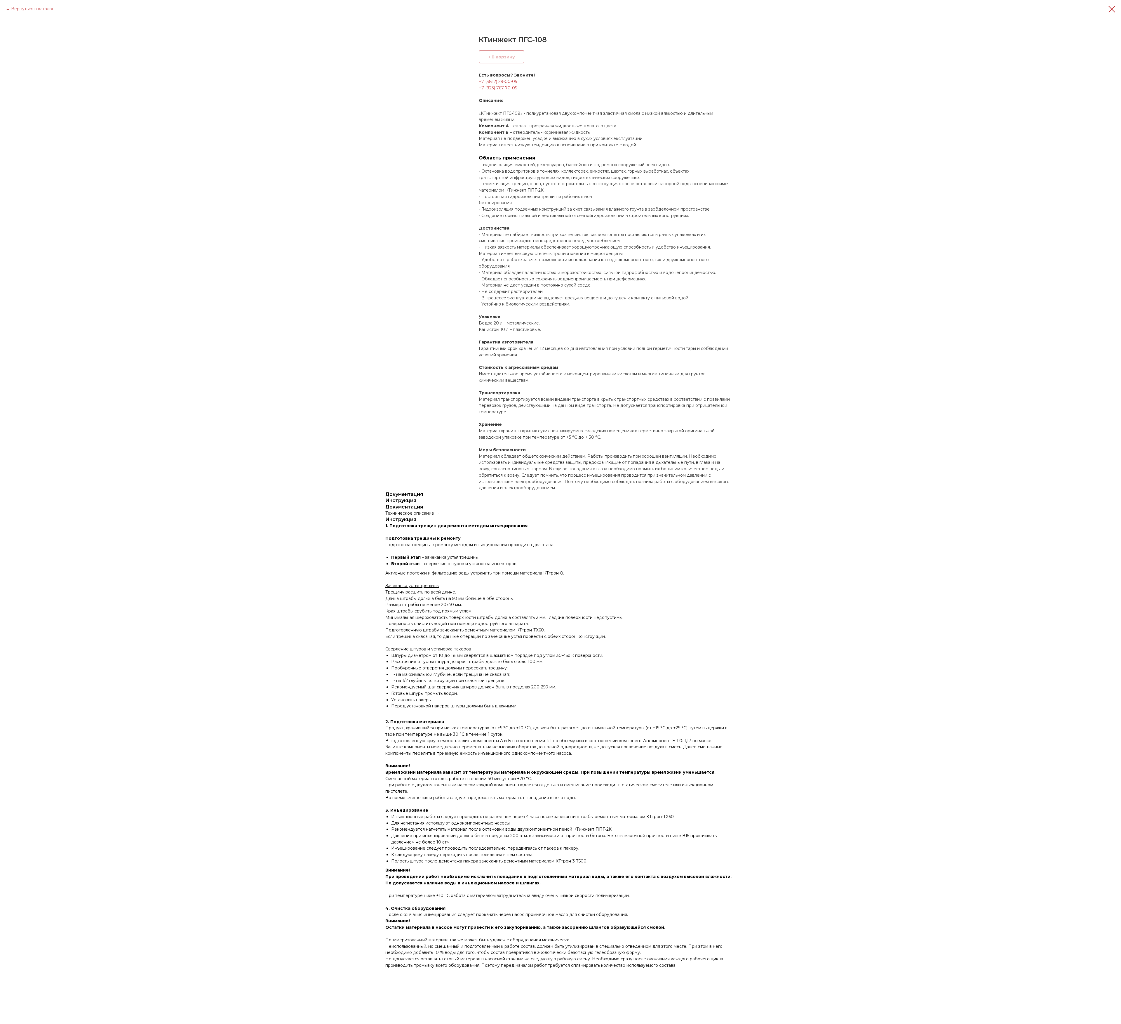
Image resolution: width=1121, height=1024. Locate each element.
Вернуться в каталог (32, 8)
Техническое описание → (412, 513)
